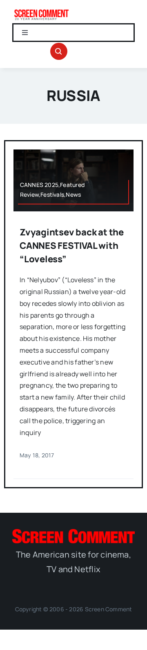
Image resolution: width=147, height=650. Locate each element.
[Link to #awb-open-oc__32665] (58, 51)
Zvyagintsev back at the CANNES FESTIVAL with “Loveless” (72, 245)
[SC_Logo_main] (73, 532)
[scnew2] (41, 11)
